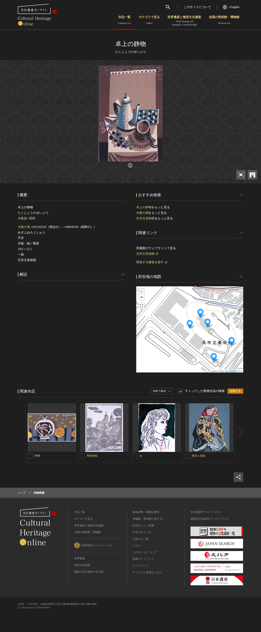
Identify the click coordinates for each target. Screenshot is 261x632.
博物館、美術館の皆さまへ (149, 518)
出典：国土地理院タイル (230, 370)
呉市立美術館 (145, 218)
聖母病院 (92, 455)
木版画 (22, 218)
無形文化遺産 (82, 565)
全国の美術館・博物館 (224, 19)
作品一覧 (124, 19)
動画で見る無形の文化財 (89, 571)
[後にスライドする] (239, 432)
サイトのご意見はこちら (147, 572)
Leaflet (214, 370)
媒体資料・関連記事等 (146, 512)
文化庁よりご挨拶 (143, 525)
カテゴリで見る (149, 19)
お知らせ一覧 (141, 538)
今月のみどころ (142, 532)
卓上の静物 (144, 207)
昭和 (32, 218)
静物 (37, 455)
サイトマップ (141, 565)
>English (234, 7)
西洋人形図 (198, 455)
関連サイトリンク (143, 559)
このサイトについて (197, 7)
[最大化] (141, 306)
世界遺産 (79, 558)
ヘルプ (137, 545)
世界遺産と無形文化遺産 (184, 20)
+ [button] (141, 291)
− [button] (141, 297)
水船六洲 (24, 227)
